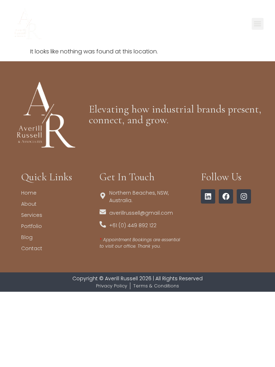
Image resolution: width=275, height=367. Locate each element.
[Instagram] (244, 196)
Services (31, 215)
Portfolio (31, 226)
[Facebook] (226, 196)
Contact (31, 248)
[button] (258, 24)
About (29, 204)
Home (29, 192)
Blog (27, 237)
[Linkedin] (208, 196)
